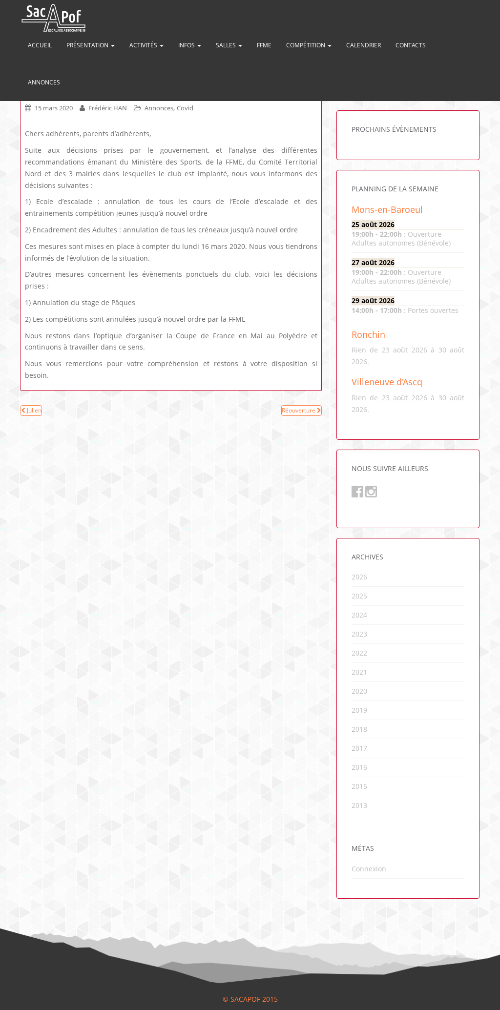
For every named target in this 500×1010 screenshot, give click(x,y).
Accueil (40, 45)
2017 (359, 748)
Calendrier (363, 45)
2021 (359, 672)
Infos (187, 45)
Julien (33, 410)
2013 (359, 805)
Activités (144, 45)
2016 (359, 767)
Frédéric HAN (107, 107)
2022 (359, 653)
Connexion (369, 868)
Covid (185, 107)
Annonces (44, 82)
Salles (226, 45)
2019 (359, 710)
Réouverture (299, 410)
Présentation (88, 45)
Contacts (411, 45)
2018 (359, 729)
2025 (359, 595)
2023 (359, 634)
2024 (359, 614)
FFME (264, 45)
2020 (359, 691)
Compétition (306, 45)
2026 (359, 576)
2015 (359, 786)
